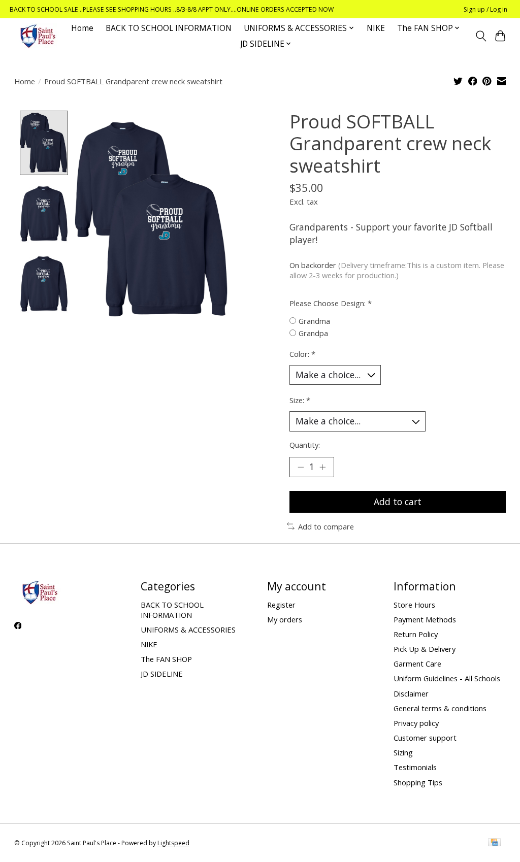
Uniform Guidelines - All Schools (447, 678)
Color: (302, 354)
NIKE (376, 28)
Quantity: (304, 445)
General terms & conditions (440, 708)
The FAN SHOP (166, 659)
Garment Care (417, 663)
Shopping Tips (418, 782)
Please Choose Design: (330, 303)
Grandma (314, 321)
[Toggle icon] (480, 36)
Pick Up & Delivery (425, 649)
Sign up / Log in (485, 9)
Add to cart (397, 501)
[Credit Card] (494, 843)
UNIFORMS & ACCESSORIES (188, 629)
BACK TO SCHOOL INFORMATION (169, 28)
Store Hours (414, 605)
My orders (284, 619)
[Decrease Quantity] (301, 467)
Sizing (403, 752)
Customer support (425, 738)
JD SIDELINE (162, 674)
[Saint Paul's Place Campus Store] (37, 36)
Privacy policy (416, 723)
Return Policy (416, 634)
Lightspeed (173, 843)
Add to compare (326, 526)
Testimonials (415, 767)
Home (82, 28)
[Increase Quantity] (322, 467)
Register (281, 605)
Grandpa (313, 333)
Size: (299, 400)
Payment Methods (425, 619)
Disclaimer (411, 693)
